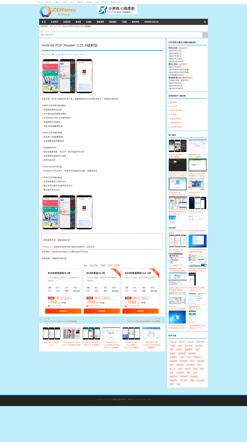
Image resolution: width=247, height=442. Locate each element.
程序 (188, 373)
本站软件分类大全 (117, 2)
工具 (182, 357)
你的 (180, 346)
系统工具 (173, 376)
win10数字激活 (176, 127)
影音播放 (183, 361)
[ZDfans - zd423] (58, 6)
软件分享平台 (123, 402)
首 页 (41, 2)
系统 (195, 373)
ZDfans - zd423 (146, 399)
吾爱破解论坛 (175, 123)
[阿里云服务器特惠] (102, 270)
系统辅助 (89, 2)
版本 (171, 373)
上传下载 (200, 342)
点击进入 (183, 48)
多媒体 (72, 2)
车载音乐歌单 (175, 119)
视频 (192, 380)
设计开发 (200, 380)
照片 (202, 369)
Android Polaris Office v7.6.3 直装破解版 (60, 321)
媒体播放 (192, 353)
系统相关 (183, 376)
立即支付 (90, 247)
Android (173, 342)
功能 (103, 265)
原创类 (65, 2)
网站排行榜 (117, 399)
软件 (171, 384)
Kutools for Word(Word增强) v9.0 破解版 (143, 321)
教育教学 (190, 365)
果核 (180, 369)
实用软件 (57, 2)
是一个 (172, 369)
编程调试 (173, 380)
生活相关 (180, 373)
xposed (190, 342)
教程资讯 (105, 2)
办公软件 (198, 346)
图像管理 (80, 2)
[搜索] (205, 22)
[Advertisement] (77, 424)
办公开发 (57, 26)
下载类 (97, 2)
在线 (197, 349)
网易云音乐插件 (176, 110)
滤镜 (117, 265)
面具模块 (173, 102)
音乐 (178, 384)
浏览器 (187, 369)
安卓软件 (48, 2)
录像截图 (173, 361)
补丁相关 (183, 380)
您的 (192, 361)
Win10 (181, 342)
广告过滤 (173, 106)
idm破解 (173, 114)
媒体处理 (182, 353)
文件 (110, 265)
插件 (171, 365)
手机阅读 (200, 361)
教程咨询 (180, 365)
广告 (188, 357)
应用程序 (197, 357)
